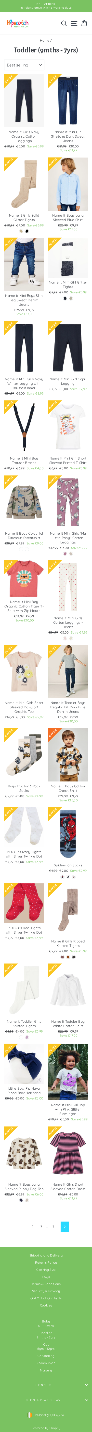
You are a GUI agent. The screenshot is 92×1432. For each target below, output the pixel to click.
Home (44, 40)
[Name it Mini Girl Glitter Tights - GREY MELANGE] (71, 298)
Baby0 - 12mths (46, 1323)
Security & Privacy (46, 1291)
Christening (46, 1356)
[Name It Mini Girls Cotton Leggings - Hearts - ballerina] (65, 638)
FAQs (46, 1277)
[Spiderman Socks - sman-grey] (74, 877)
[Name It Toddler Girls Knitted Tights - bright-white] (21, 1037)
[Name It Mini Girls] (65, 554)
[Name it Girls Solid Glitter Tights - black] (27, 231)
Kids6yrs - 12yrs (45, 1346)
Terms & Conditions (46, 1284)
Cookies (46, 1305)
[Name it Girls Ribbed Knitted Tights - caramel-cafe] (68, 957)
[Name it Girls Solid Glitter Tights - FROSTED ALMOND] (21, 231)
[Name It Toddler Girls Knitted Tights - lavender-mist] (27, 1037)
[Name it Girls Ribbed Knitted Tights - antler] (62, 957)
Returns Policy (46, 1262)
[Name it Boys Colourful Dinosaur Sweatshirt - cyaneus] (21, 549)
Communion (46, 1363)
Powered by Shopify (46, 1428)
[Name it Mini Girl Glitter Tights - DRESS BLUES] (65, 298)
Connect (45, 1385)
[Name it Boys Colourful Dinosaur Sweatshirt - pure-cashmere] (27, 549)
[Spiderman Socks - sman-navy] (68, 877)
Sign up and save (44, 1400)
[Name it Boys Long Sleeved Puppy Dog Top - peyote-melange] (27, 1200)
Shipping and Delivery (46, 1255)
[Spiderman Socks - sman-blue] (62, 877)
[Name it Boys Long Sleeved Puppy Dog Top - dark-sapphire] (21, 1200)
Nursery (46, 1370)
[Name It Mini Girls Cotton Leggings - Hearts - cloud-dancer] (71, 638)
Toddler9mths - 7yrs (46, 1335)
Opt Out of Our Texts (46, 1298)
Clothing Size (46, 1270)
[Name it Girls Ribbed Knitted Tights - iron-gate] (74, 957)
